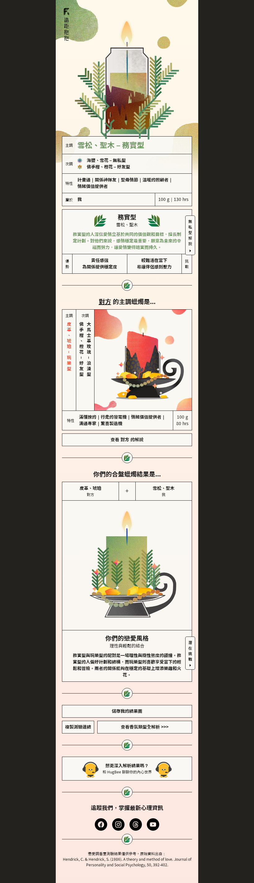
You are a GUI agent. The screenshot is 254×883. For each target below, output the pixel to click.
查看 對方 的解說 (127, 413)
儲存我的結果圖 (127, 685)
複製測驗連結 (78, 701)
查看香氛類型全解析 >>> (145, 701)
